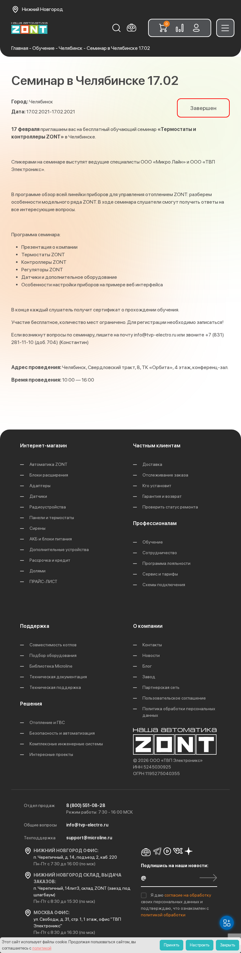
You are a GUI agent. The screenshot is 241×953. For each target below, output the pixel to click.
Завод (148, 676)
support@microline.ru (89, 837)
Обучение (152, 541)
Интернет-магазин (43, 446)
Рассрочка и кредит (49, 560)
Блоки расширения (48, 474)
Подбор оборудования (53, 655)
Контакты (152, 644)
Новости (151, 655)
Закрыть (227, 945)
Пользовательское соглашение (174, 697)
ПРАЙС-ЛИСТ (43, 581)
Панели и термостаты (51, 517)
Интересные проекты (51, 754)
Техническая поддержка (55, 687)
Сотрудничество (159, 552)
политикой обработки (163, 914)
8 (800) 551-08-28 (85, 805)
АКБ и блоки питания (50, 538)
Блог (147, 666)
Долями (37, 570)
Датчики (38, 496)
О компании (148, 626)
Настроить (199, 945)
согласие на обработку (187, 895)
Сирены (37, 528)
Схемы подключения (163, 584)
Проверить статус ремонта (170, 506)
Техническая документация (58, 676)
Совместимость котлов (53, 644)
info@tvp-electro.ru (155, 335)
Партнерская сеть (160, 687)
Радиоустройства (47, 506)
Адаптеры (40, 485)
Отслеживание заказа (165, 474)
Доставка (152, 464)
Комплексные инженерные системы (66, 743)
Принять (171, 945)
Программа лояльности (166, 563)
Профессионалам (155, 523)
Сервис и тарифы (160, 573)
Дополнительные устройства (59, 549)
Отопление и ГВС (47, 722)
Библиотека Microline (50, 666)
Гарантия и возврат (162, 496)
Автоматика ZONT (48, 464)
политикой (41, 948)
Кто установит (156, 485)
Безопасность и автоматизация (62, 733)
